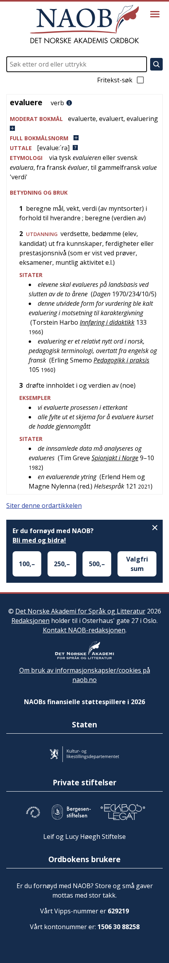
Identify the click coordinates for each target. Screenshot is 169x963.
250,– (62, 564)
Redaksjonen (30, 620)
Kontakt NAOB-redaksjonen (84, 630)
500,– (97, 564)
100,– (27, 564)
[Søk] (156, 64)
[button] (84, 123)
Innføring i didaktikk (107, 322)
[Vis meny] (155, 14)
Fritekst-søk (114, 80)
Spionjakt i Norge (115, 458)
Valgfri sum (137, 564)
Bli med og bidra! (39, 540)
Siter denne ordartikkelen (44, 505)
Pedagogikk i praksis (121, 360)
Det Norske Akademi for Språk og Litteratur (80, 611)
